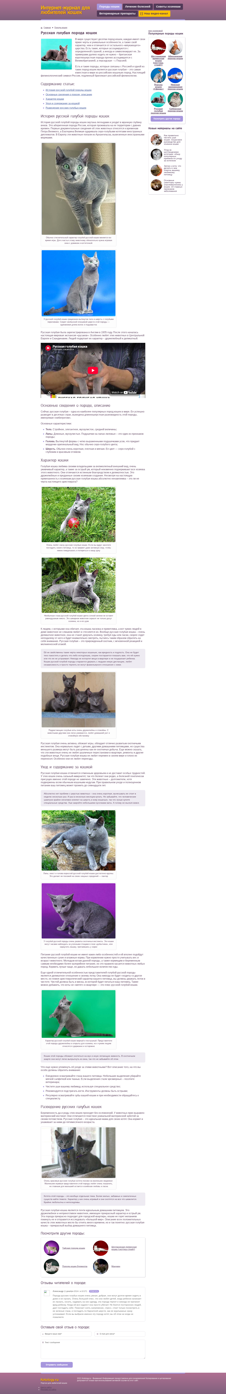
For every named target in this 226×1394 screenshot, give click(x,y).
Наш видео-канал (156, 13)
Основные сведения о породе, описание (69, 94)
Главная (47, 28)
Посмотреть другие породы (166, 119)
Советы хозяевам (168, 6)
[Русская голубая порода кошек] (78, 233)
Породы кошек (109, 6)
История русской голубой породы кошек (68, 90)
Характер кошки (55, 99)
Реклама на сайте (48, 1389)
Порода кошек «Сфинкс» (158, 86)
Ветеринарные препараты (117, 13)
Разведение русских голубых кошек (66, 108)
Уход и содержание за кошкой (63, 103)
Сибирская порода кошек (175, 109)
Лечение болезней (137, 6)
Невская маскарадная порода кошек (175, 86)
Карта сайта (46, 1387)
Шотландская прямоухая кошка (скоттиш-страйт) (158, 60)
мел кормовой (155, 30)
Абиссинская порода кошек (175, 57)
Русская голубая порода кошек (158, 110)
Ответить (94, 1291)
